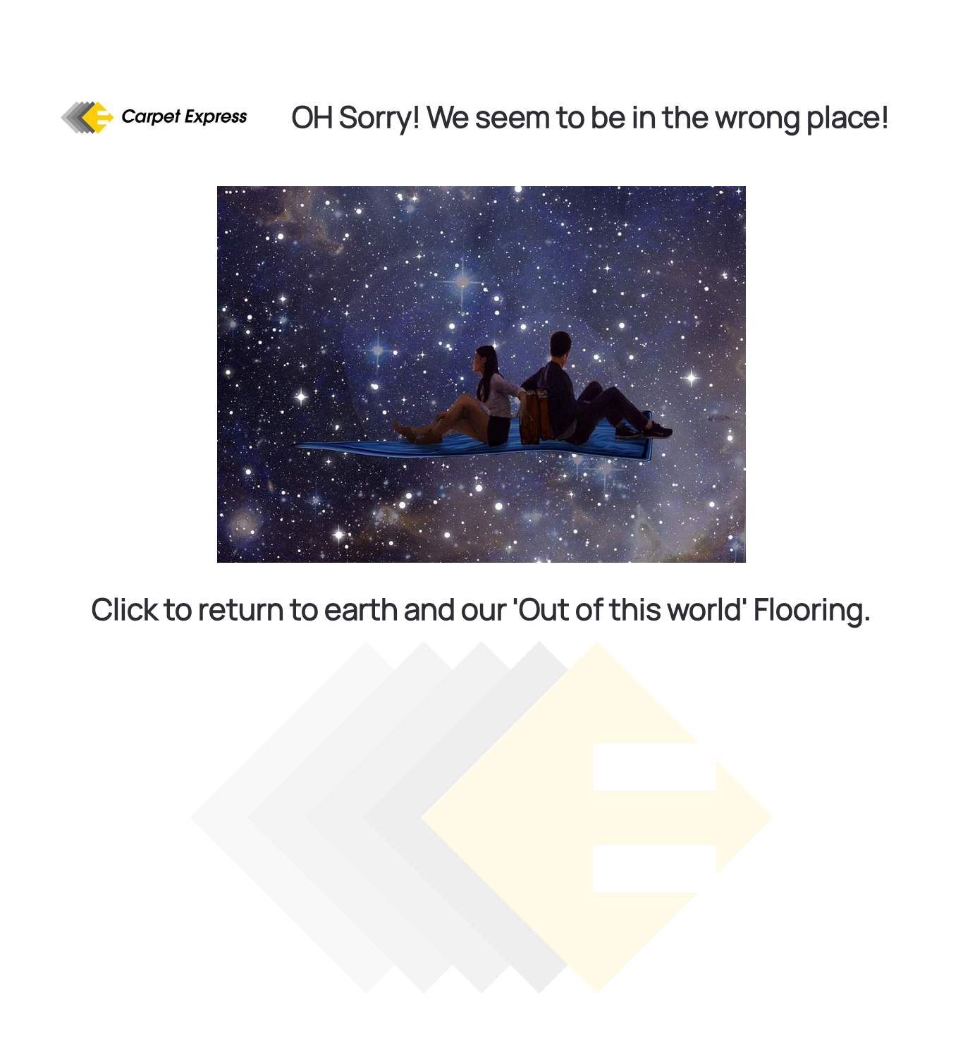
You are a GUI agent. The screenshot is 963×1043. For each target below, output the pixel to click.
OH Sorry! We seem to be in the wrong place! (591, 116)
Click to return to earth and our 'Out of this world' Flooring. (481, 608)
